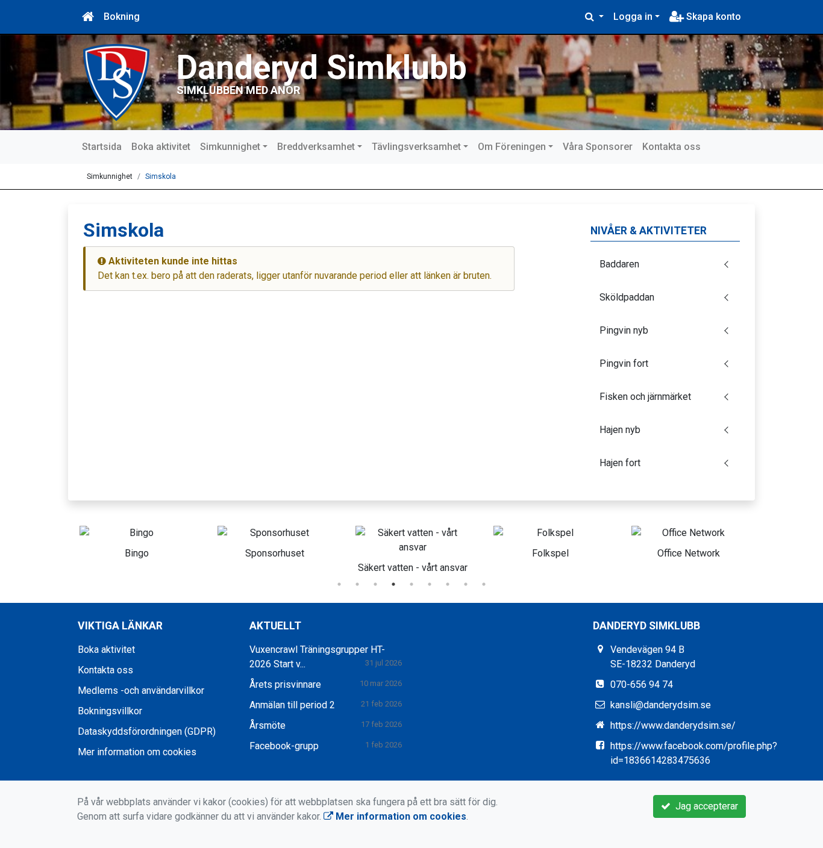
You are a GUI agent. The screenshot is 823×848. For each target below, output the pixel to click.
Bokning (122, 16)
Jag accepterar (704, 806)
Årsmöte (267, 725)
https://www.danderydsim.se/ (673, 725)
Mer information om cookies (137, 752)
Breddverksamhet (316, 146)
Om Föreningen (512, 146)
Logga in (632, 16)
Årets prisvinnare (285, 684)
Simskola (160, 176)
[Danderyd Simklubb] (116, 81)
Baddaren (619, 264)
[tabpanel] (136, 540)
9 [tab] (484, 584)
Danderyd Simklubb (322, 67)
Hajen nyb (619, 429)
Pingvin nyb (623, 330)
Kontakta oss (671, 146)
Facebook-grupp (284, 746)
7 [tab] (448, 584)
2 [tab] (357, 584)
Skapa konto (712, 16)
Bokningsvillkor (110, 711)
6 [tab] (430, 584)
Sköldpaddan (626, 297)
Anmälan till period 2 (292, 705)
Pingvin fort (623, 363)
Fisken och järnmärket (645, 396)
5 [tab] (411, 584)
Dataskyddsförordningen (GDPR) (147, 731)
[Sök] (594, 17)
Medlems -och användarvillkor (141, 690)
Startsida (102, 146)
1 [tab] (339, 584)
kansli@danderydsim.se (660, 705)
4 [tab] (393, 584)
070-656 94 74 (641, 684)
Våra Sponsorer (598, 146)
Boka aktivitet (160, 146)
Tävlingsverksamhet (416, 146)
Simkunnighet (230, 146)
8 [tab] (466, 584)
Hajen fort (619, 463)
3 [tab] (375, 584)
